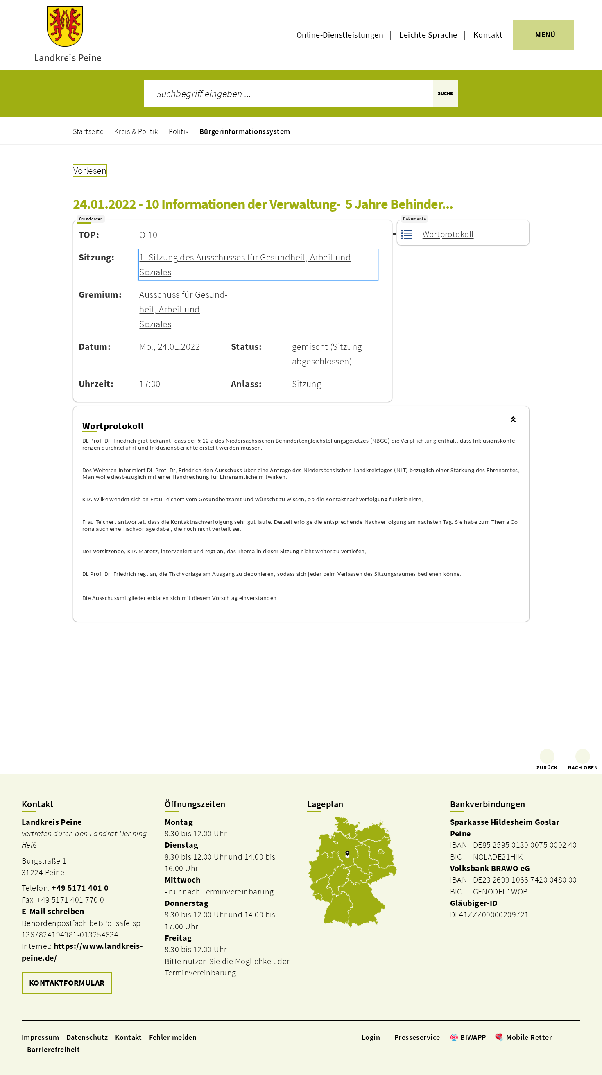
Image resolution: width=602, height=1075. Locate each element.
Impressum (40, 1037)
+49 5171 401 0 (80, 888)
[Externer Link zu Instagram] (566, 1037)
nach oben (583, 767)
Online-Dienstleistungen (339, 34)
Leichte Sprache (428, 34)
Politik (179, 131)
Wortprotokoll (448, 234)
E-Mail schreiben (53, 911)
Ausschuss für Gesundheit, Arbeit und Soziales (183, 309)
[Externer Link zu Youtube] (576, 1037)
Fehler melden (173, 1037)
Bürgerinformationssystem (244, 131)
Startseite (88, 131)
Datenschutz (87, 1037)
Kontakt (487, 34)
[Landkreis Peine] (87, 906)
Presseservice (417, 1037)
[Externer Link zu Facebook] (556, 1037)
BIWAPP (473, 1037)
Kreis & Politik (136, 131)
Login (371, 1037)
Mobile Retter (529, 1037)
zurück (547, 767)
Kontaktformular (67, 983)
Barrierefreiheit (53, 1049)
